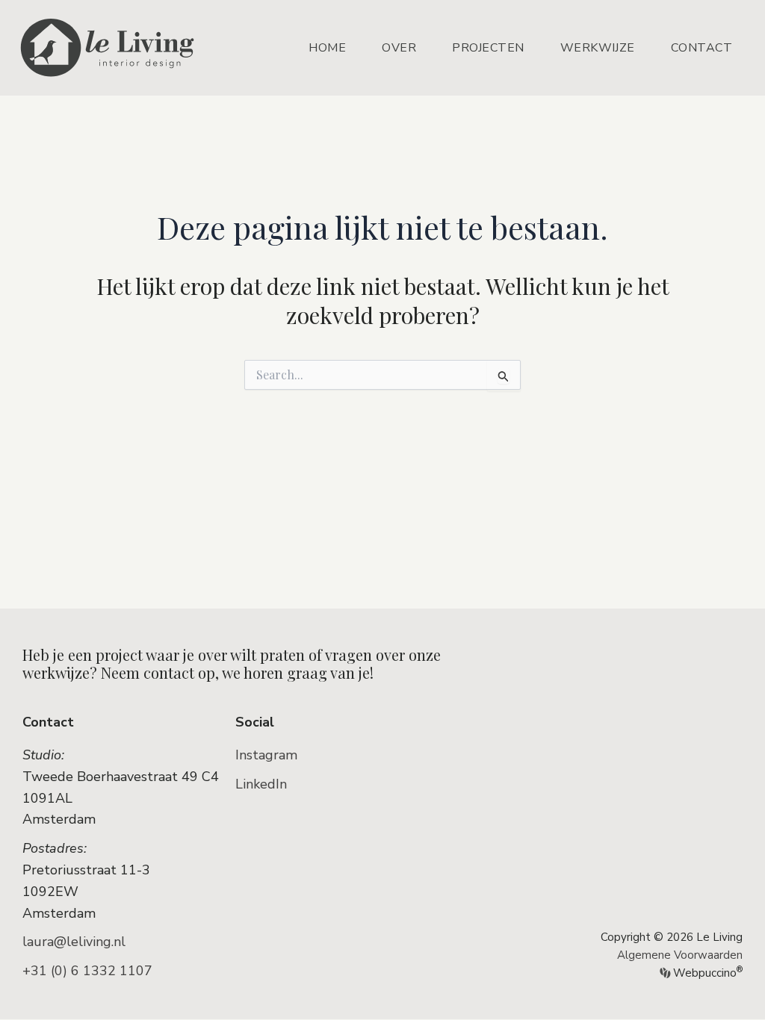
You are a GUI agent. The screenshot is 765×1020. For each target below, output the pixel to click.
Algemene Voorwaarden (680, 955)
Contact (702, 48)
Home (327, 48)
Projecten (488, 48)
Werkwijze (597, 48)
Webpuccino (706, 972)
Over (399, 48)
